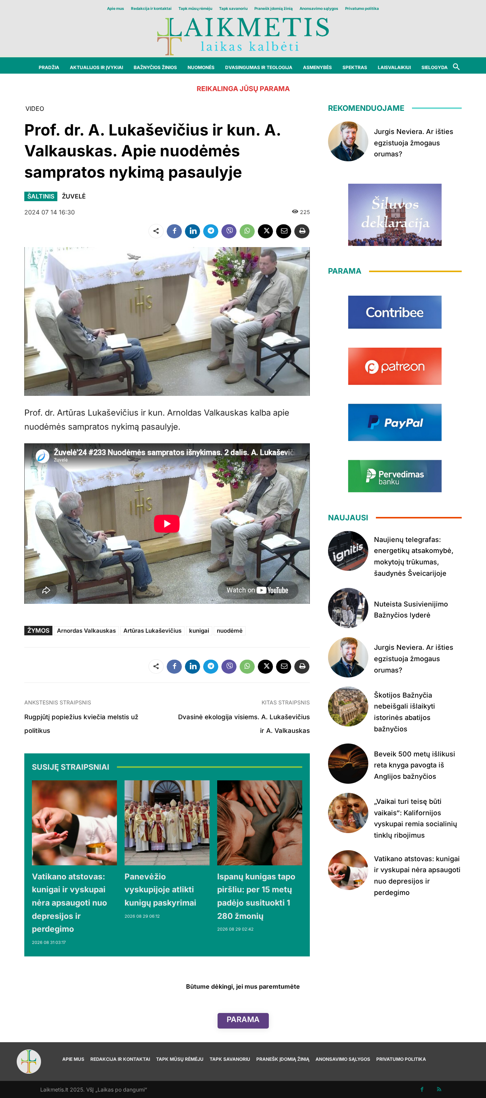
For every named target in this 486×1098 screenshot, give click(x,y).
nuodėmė (230, 630)
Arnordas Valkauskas (86, 630)
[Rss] (439, 1089)
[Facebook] (174, 231)
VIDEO (34, 108)
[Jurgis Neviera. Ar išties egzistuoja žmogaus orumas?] (348, 141)
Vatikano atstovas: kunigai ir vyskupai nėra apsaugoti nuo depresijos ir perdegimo (69, 903)
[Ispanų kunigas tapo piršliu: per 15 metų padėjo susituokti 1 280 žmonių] (259, 822)
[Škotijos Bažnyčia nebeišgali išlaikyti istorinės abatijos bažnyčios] (348, 707)
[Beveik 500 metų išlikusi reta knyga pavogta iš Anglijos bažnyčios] (348, 764)
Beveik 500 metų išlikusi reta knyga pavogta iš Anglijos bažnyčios (414, 765)
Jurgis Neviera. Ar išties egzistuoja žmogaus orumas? (413, 143)
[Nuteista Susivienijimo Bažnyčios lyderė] (348, 608)
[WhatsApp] (247, 231)
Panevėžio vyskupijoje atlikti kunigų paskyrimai (160, 889)
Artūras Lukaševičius (152, 630)
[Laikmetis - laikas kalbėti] (243, 35)
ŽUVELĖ (74, 196)
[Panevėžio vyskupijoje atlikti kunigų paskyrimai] (167, 822)
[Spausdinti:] (301, 231)
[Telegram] (210, 231)
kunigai (199, 630)
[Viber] (229, 231)
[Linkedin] (192, 231)
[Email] (283, 231)
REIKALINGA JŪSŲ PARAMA (243, 89)
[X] (265, 231)
